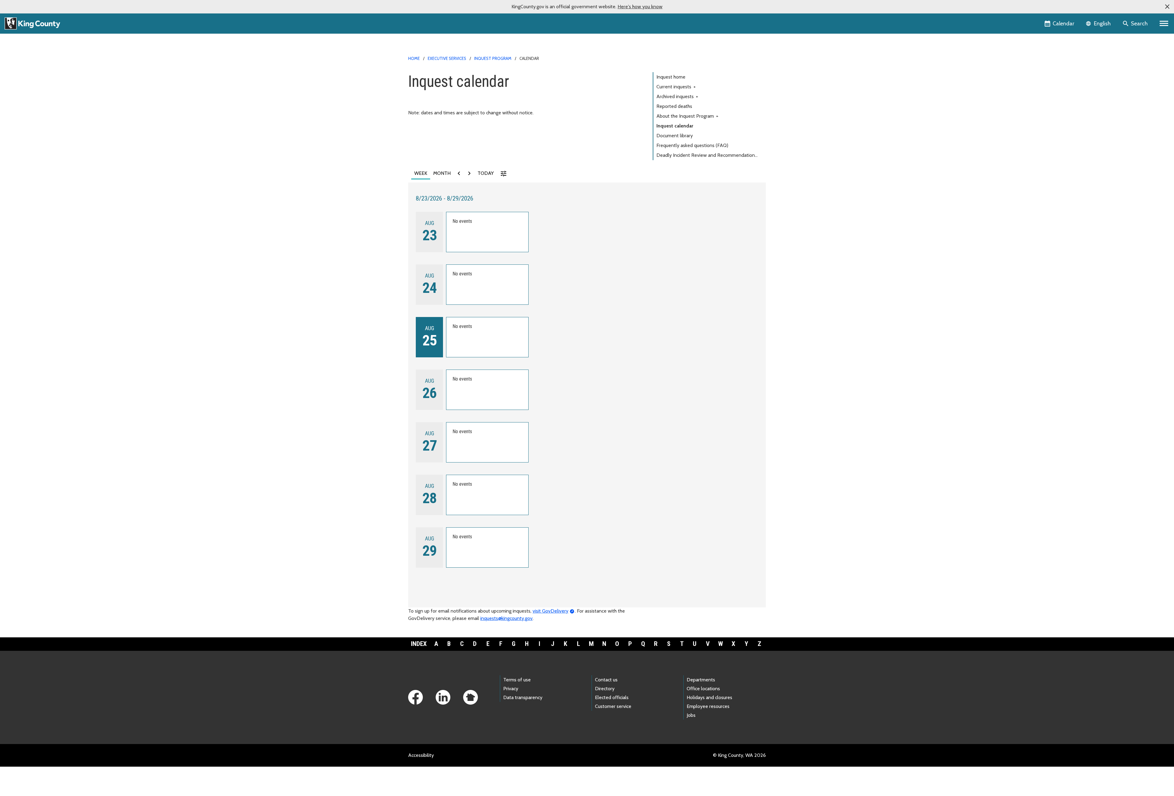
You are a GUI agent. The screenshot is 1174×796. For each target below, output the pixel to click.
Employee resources (708, 706)
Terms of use (517, 680)
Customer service (613, 706)
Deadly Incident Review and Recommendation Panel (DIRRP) (705, 156)
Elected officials (612, 697)
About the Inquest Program (687, 116)
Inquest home (670, 77)
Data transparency (522, 697)
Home (414, 58)
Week (420, 173)
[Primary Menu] (1164, 23)
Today (486, 173)
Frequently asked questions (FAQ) (692, 145)
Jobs (691, 715)
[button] (1167, 6)
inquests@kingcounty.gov (506, 618)
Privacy (510, 688)
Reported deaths (674, 106)
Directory (605, 688)
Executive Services (447, 58)
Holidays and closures (709, 697)
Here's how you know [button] (640, 6)
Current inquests (676, 87)
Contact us (606, 680)
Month (442, 173)
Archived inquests (677, 96)
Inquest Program (492, 58)
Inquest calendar (674, 126)
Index (419, 643)
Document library (674, 135)
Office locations (703, 688)
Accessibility (421, 755)
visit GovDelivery (550, 611)
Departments (701, 680)
